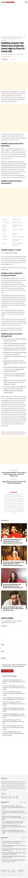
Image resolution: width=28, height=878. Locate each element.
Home (2, 37)
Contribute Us (20, 870)
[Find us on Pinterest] (6, 797)
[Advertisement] (14, 21)
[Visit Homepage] (7, 2)
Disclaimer (3, 871)
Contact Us (20, 871)
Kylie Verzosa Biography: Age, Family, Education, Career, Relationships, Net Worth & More (13, 586)
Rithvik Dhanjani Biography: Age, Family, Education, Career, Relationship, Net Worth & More (14, 727)
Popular (24, 802)
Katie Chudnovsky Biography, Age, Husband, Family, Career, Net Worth (13, 860)
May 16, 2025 (13, 59)
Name (3, 644)
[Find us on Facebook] (13, 797)
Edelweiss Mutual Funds (17, 93)
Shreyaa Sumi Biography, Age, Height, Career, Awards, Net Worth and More (14, 853)
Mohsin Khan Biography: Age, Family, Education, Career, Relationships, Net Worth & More (14, 703)
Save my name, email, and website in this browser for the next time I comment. (14, 665)
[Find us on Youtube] (2, 797)
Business (24, 837)
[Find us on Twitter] (16, 797)
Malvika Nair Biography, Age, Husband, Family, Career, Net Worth (13, 857)
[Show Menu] (26, 2)
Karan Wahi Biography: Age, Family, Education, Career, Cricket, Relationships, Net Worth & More (13, 733)
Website (3, 658)
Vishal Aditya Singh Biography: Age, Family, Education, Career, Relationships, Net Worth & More (14, 715)
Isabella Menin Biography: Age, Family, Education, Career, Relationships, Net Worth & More (13, 541)
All (21, 802)
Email (2, 651)
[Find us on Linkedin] (9, 797)
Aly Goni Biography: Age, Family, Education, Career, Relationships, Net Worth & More (13, 608)
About (13, 870)
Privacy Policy (12, 871)
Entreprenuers (12, 37)
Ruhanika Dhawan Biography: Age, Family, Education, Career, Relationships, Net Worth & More (14, 709)
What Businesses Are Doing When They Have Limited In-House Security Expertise (13, 842)
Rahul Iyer (5, 59)
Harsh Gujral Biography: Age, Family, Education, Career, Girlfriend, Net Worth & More (13, 721)
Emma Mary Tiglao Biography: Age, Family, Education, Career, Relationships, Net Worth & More (14, 563)
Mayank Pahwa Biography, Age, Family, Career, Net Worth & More (14, 849)
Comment (4, 626)
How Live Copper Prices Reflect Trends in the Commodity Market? (13, 846)
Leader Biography (5, 870)
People (6, 37)
